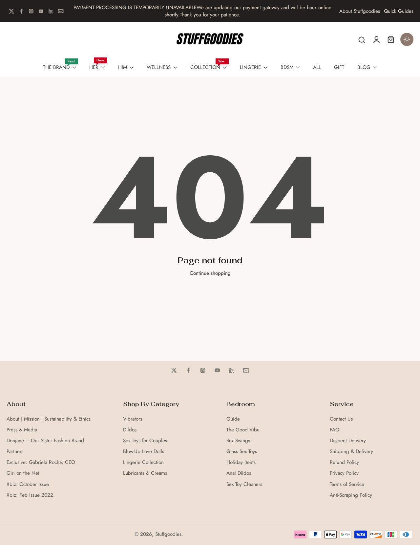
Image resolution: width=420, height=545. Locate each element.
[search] (361, 39)
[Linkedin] (51, 11)
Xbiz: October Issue (28, 484)
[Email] (61, 11)
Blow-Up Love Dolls (143, 451)
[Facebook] (21, 11)
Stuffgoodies (168, 534)
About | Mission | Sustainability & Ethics (49, 419)
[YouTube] (41, 11)
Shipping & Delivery (351, 451)
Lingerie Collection (143, 462)
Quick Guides (398, 11)
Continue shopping (210, 273)
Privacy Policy (344, 473)
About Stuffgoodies (359, 11)
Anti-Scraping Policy (351, 495)
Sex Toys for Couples (145, 440)
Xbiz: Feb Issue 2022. (31, 495)
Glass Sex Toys (241, 451)
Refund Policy (344, 462)
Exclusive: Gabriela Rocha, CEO (41, 462)
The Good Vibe (243, 429)
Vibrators (132, 419)
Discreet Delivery (348, 440)
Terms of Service (347, 484)
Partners (15, 451)
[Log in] (376, 39)
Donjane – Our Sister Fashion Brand (45, 440)
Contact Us (341, 419)
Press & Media (22, 429)
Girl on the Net (23, 473)
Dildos (129, 429)
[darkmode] (406, 39)
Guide (233, 419)
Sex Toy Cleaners (244, 484)
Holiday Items (241, 462)
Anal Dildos (238, 473)
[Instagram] (31, 11)
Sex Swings (238, 440)
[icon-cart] (390, 39)
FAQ (334, 429)
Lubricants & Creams (145, 473)
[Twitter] (11, 11)
